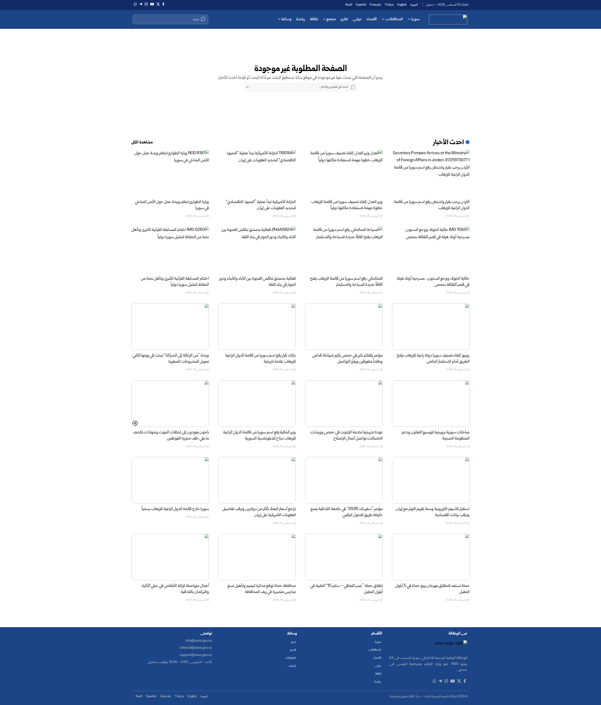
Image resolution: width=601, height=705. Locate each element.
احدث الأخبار (448, 142)
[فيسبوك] (163, 4)
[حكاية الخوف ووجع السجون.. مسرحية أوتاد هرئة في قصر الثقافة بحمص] (431, 250)
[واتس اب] (135, 4)
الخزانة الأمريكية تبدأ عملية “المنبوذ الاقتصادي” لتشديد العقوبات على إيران (261, 205)
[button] (170, 19)
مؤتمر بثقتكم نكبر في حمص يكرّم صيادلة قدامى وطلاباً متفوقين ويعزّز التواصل (347, 359)
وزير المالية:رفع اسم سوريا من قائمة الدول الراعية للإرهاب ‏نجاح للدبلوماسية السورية (259, 436)
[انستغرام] (146, 4)
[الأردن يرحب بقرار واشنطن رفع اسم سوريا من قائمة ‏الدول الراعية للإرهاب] (431, 173)
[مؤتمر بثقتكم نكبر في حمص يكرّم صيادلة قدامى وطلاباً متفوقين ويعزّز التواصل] (344, 327)
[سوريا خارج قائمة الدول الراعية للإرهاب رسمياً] (170, 480)
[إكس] (158, 4)
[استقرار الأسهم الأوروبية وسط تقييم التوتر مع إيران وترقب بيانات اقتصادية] (431, 480)
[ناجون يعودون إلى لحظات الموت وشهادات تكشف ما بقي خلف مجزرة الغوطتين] (170, 403)
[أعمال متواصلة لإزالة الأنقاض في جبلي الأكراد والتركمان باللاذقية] (170, 557)
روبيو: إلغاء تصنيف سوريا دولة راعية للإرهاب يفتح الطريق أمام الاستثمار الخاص (433, 359)
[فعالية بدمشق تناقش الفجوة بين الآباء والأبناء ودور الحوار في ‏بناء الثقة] (257, 250)
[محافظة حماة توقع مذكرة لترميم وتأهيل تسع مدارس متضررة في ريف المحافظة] (257, 557)
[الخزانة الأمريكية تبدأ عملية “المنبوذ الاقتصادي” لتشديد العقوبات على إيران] (257, 173)
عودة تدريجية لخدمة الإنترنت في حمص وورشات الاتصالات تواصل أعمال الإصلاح (346, 436)
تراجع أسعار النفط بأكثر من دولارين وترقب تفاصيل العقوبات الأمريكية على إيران (259, 512)
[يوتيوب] (152, 4)
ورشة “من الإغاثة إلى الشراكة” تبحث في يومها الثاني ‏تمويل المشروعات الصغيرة (171, 359)
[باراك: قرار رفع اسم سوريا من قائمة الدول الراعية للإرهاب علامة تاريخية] (257, 327)
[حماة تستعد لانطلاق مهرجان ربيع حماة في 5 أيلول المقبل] (431, 557)
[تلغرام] (140, 4)
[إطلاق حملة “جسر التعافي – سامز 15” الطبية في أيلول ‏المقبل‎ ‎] (344, 557)
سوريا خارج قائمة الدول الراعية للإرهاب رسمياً (175, 509)
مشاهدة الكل (142, 143)
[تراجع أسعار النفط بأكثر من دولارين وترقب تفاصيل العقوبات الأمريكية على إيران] (257, 480)
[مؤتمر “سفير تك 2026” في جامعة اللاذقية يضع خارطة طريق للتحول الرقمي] (344, 480)
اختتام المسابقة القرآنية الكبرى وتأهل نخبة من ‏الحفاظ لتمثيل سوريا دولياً (175, 282)
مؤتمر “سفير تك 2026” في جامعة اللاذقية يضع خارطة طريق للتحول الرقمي (347, 512)
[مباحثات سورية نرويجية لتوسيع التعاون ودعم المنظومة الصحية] (431, 403)
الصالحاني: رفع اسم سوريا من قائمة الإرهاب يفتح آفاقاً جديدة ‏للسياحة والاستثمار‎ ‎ (346, 282)
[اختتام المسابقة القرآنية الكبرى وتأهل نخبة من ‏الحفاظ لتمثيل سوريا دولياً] (170, 250)
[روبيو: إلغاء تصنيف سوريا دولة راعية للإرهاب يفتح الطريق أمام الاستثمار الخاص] (431, 327)
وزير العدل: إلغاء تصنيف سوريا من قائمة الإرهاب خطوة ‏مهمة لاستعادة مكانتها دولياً (347, 205)
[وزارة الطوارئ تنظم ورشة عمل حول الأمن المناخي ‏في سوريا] (170, 173)
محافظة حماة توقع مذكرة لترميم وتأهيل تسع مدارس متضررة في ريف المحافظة (261, 589)
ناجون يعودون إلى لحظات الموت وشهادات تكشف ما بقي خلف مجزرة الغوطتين (171, 436)
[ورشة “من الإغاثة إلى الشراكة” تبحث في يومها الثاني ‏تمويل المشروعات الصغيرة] (170, 327)
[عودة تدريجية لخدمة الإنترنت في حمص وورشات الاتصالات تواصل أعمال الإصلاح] (344, 403)
